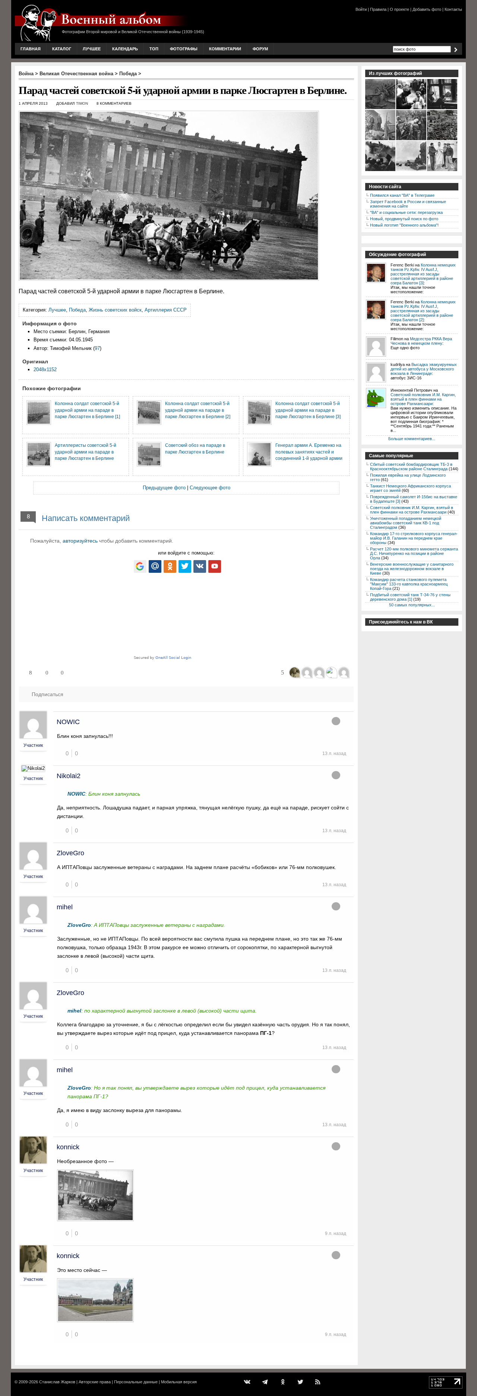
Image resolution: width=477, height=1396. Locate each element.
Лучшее (92, 49)
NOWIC (68, 722)
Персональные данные (136, 1382)
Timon (82, 103)
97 (97, 348)
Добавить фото (427, 9)
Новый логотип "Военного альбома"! (404, 225)
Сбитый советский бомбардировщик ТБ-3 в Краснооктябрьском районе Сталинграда (411, 466)
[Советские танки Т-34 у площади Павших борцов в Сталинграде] (411, 170)
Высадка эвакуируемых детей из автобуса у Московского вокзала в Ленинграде (424, 369)
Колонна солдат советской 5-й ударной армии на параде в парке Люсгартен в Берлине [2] (197, 410)
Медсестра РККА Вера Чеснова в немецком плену (421, 341)
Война (26, 73)
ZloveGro (70, 853)
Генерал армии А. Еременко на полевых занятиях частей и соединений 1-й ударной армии (308, 452)
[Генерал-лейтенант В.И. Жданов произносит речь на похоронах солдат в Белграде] (380, 139)
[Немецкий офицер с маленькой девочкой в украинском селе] (411, 108)
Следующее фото (210, 487)
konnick (68, 1147)
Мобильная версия (179, 1382)
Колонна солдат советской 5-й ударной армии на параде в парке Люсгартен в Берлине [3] (308, 410)
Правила (378, 9)
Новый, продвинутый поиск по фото (404, 219)
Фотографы (184, 49)
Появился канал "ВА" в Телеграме (402, 195)
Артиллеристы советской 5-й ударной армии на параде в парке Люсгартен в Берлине (85, 452)
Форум (260, 49)
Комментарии (225, 49)
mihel (65, 907)
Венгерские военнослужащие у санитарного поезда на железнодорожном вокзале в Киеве (412, 568)
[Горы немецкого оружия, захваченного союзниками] (442, 139)
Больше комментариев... (411, 438)
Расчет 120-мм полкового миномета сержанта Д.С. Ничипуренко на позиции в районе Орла (414, 553)
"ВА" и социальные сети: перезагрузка (406, 212)
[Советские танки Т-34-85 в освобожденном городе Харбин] (380, 170)
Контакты (453, 9)
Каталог (61, 49)
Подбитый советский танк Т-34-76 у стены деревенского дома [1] (410, 597)
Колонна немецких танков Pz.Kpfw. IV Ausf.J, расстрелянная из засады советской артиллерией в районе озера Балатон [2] (423, 311)
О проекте (399, 9)
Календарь (125, 49)
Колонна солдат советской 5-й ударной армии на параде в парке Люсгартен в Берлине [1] (87, 410)
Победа (128, 73)
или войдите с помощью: (186, 553)
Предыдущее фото (164, 487)
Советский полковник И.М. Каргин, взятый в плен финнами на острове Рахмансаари (423, 399)
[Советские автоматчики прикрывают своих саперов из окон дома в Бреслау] (442, 108)
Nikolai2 (68, 776)
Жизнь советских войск (115, 310)
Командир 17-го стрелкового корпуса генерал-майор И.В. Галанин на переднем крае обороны (414, 538)
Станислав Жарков (57, 1382)
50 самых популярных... (412, 605)
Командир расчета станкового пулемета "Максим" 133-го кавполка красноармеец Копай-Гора (409, 584)
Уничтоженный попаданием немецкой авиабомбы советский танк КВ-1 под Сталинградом (405, 523)
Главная (30, 49)
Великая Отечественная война (76, 73)
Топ (153, 49)
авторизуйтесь (80, 541)
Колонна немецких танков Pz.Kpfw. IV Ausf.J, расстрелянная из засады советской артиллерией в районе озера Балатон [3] (423, 274)
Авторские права (95, 1382)
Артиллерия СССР (166, 310)
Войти (361, 9)
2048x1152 (45, 369)
